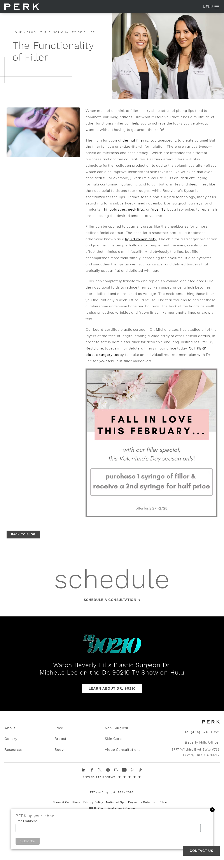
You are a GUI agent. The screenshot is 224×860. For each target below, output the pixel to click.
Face (58, 727)
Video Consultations (123, 749)
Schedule (112, 580)
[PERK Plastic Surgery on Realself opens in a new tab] (116, 770)
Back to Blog (23, 534)
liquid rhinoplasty (140, 239)
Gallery (11, 738)
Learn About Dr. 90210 (112, 688)
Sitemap (165, 802)
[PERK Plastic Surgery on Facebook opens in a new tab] (92, 770)
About (9, 727)
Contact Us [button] (201, 851)
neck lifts (136, 209)
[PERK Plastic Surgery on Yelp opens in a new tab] (132, 770)
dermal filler (133, 140)
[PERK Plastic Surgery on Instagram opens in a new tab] (108, 770)
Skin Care (113, 738)
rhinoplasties (114, 209)
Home (17, 32)
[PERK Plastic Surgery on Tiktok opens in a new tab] (140, 770)
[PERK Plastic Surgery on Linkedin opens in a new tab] (84, 770)
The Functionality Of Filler (67, 32)
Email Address (26, 821)
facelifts (158, 209)
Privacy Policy (93, 802)
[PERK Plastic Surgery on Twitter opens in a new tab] (100, 770)
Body (59, 749)
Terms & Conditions (66, 802)
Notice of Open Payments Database (131, 802)
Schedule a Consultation (110, 600)
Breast (60, 738)
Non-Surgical (116, 727)
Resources (13, 749)
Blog (31, 32)
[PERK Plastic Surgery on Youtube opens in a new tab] (124, 770)
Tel (202, 732)
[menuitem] (84, 770)
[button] (217, 7)
